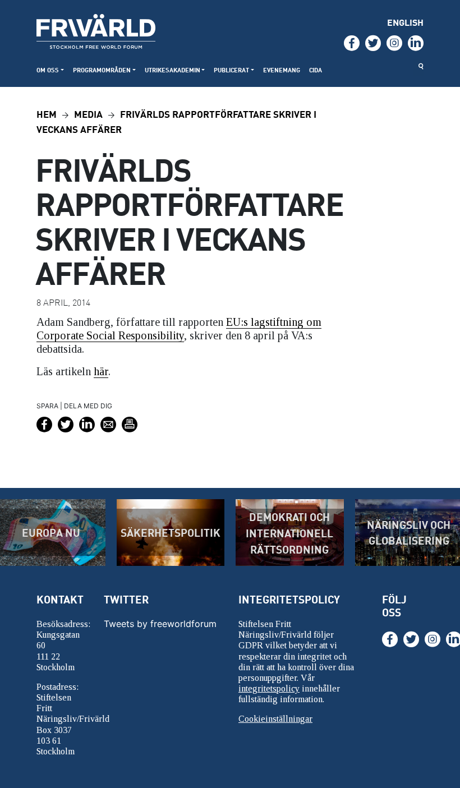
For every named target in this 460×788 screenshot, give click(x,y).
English (405, 22)
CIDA (315, 69)
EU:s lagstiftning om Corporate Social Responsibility (178, 329)
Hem (46, 113)
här (101, 371)
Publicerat (231, 69)
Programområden (102, 69)
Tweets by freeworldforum (160, 623)
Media (88, 113)
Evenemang (281, 69)
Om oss (47, 69)
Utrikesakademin (172, 69)
